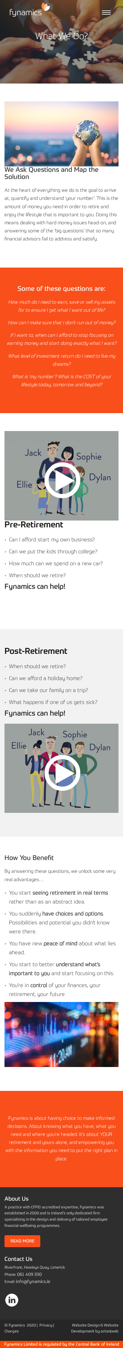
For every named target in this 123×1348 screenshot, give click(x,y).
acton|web (110, 1331)
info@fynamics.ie (33, 1281)
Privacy (45, 1325)
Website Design (86, 1325)
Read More (22, 1241)
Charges (11, 1331)
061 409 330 (29, 1274)
